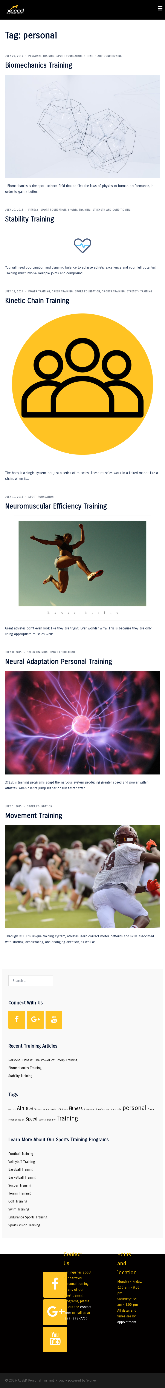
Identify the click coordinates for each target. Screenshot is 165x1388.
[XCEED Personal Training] (15, 10)
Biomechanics (41, 1109)
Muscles (100, 1109)
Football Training (20, 1154)
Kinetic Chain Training (37, 301)
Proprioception (16, 1119)
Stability (51, 1119)
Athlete (25, 1108)
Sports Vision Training (24, 1225)
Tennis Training (19, 1193)
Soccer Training (19, 1185)
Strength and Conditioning (103, 55)
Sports (42, 1119)
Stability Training (29, 219)
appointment (126, 1322)
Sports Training (79, 209)
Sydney (91, 1380)
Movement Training (33, 815)
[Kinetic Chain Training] (82, 387)
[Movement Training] (82, 877)
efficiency (63, 1109)
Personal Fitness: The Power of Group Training (43, 1060)
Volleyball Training (21, 1162)
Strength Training (139, 291)
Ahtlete (12, 1109)
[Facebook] (16, 1019)
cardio (53, 1109)
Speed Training (62, 291)
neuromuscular (114, 1109)
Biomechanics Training (38, 65)
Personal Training (41, 55)
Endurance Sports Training (27, 1217)
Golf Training (17, 1201)
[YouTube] (54, 1019)
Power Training (39, 291)
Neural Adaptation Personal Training (58, 661)
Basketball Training (22, 1177)
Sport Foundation (69, 55)
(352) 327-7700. (76, 1319)
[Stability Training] (82, 244)
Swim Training (18, 1209)
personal (135, 1108)
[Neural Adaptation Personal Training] (82, 722)
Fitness (33, 209)
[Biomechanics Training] (82, 126)
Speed (31, 1119)
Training (67, 1118)
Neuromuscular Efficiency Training (56, 506)
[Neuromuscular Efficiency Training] (82, 568)
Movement (89, 1109)
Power (151, 1109)
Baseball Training (21, 1169)
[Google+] (35, 1019)
